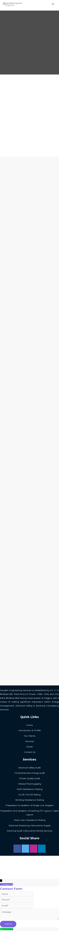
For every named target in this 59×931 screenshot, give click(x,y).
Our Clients (29, 736)
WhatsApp (7, 929)
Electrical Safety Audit (29, 767)
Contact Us (29, 752)
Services (29, 741)
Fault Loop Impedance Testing (29, 820)
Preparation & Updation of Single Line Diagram (30, 805)
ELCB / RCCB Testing (29, 794)
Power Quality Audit (29, 778)
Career (29, 746)
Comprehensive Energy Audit (29, 773)
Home (29, 725)
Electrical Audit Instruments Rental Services (29, 831)
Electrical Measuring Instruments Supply (29, 825)
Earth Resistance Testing (29, 789)
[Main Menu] (53, 4)
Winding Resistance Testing (29, 800)
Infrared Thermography (29, 784)
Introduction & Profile (29, 730)
